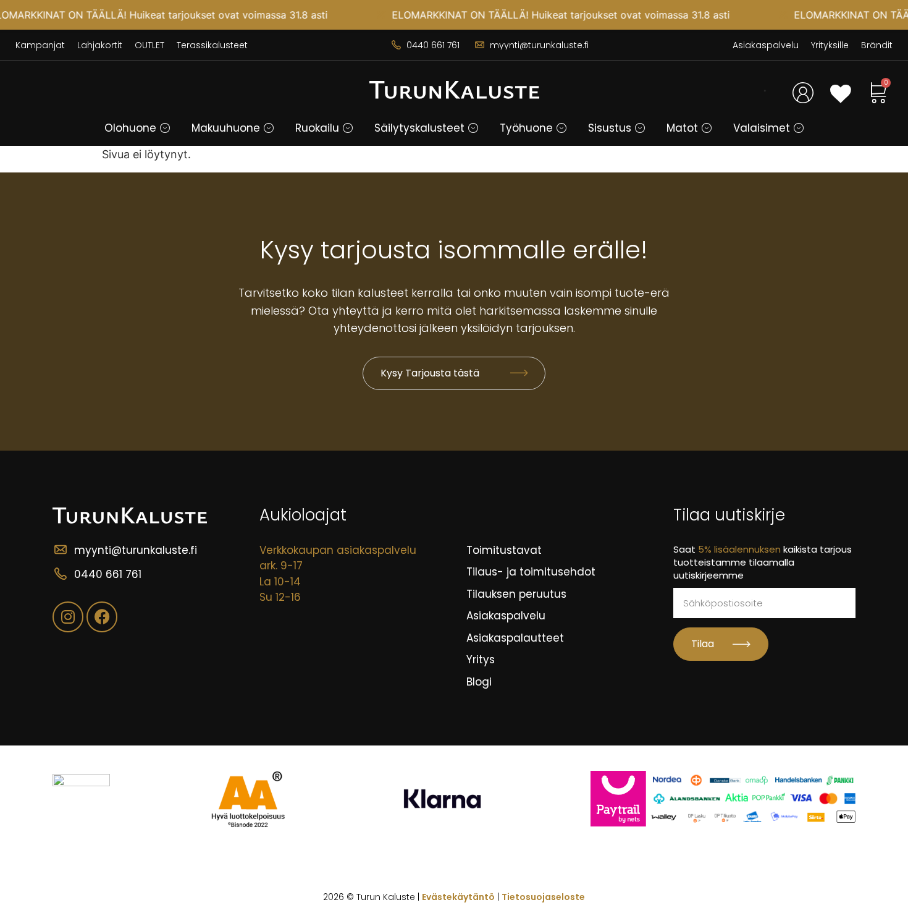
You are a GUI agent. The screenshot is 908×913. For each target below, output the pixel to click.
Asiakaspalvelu (766, 45)
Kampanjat (40, 45)
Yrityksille (830, 45)
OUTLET (149, 45)
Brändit (877, 45)
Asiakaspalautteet (515, 638)
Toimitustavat (504, 550)
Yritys (480, 659)
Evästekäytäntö (458, 897)
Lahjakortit (99, 45)
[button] (164, 128)
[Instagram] (68, 616)
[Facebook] (101, 616)
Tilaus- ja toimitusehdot (530, 571)
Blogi (479, 681)
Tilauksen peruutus (516, 594)
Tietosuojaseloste (543, 897)
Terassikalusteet (212, 45)
